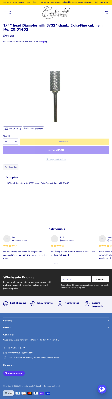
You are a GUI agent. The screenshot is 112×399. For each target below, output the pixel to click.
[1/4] (56, 84)
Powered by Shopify (52, 386)
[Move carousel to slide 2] (57, 263)
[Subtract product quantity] (5, 142)
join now (104, 2)
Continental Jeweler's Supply (30, 386)
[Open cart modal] (106, 12)
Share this (12, 167)
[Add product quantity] (15, 142)
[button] (102, 389)
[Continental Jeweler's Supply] (56, 12)
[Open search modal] (10, 12)
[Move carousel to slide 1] (54, 263)
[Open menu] (5, 12)
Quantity (7, 135)
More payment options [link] (56, 159)
